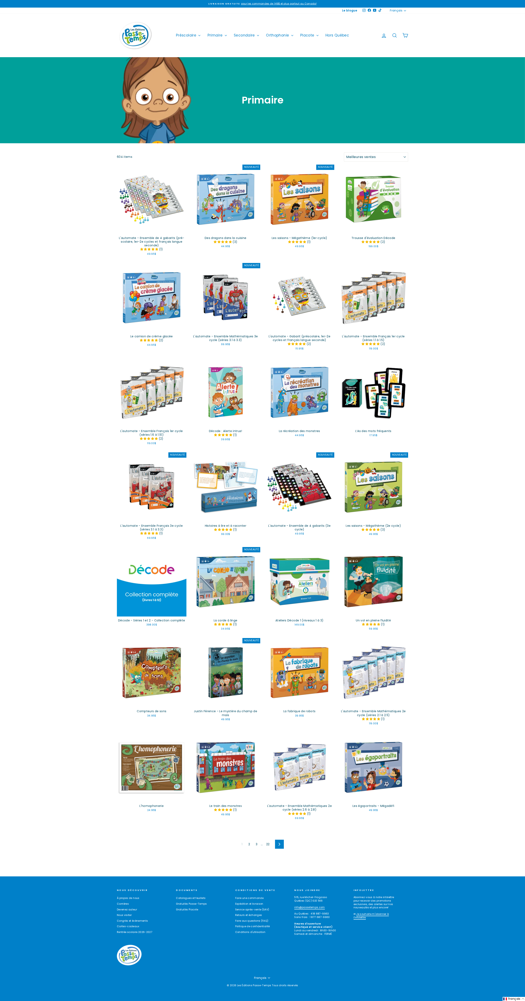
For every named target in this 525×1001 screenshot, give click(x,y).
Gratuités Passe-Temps (191, 903)
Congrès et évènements (132, 921)
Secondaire (245, 35)
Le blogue (349, 10)
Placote (307, 35)
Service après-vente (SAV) (252, 909)
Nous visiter (124, 915)
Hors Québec (337, 35)
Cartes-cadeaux (128, 926)
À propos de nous (128, 898)
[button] (149, 249)
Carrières (123, 903)
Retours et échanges (248, 915)
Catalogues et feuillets (190, 898)
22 (268, 844)
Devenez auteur (127, 909)
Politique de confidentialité (252, 926)
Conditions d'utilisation (250, 932)
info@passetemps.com (309, 907)
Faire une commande (249, 898)
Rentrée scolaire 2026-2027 (134, 932)
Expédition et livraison (249, 903)
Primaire (216, 35)
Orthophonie (278, 35)
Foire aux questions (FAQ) (251, 921)
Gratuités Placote (187, 909)
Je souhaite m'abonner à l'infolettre (371, 915)
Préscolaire (186, 35)
